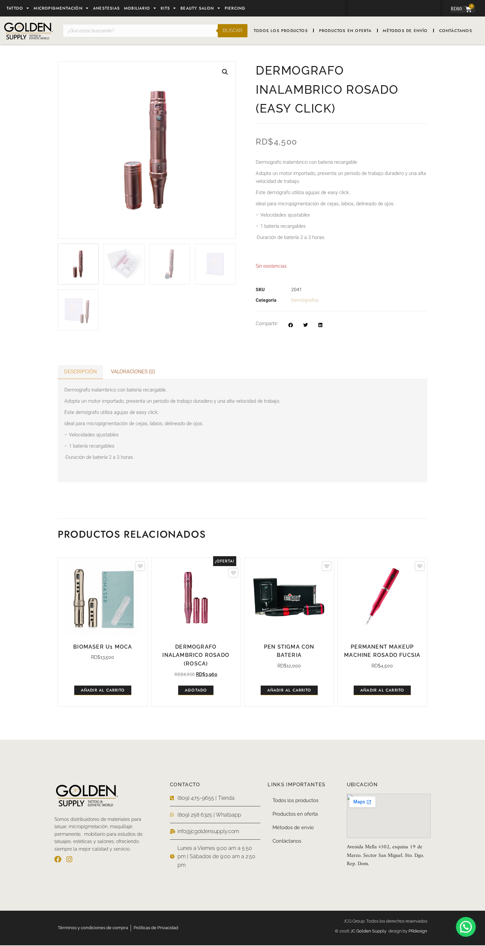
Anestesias (106, 8)
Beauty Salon (197, 8)
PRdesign (417, 931)
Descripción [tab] (80, 372)
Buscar (232, 30)
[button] (225, 72)
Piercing (235, 8)
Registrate (424, 8)
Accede (396, 8)
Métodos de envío (405, 31)
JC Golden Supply (369, 931)
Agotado (196, 690)
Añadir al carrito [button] (103, 690)
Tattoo (15, 8)
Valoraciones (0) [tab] (133, 372)
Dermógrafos (304, 300)
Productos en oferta (345, 31)
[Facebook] (57, 859)
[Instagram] (69, 859)
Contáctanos (455, 31)
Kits (165, 8)
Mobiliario (137, 8)
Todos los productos (281, 31)
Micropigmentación (58, 8)
